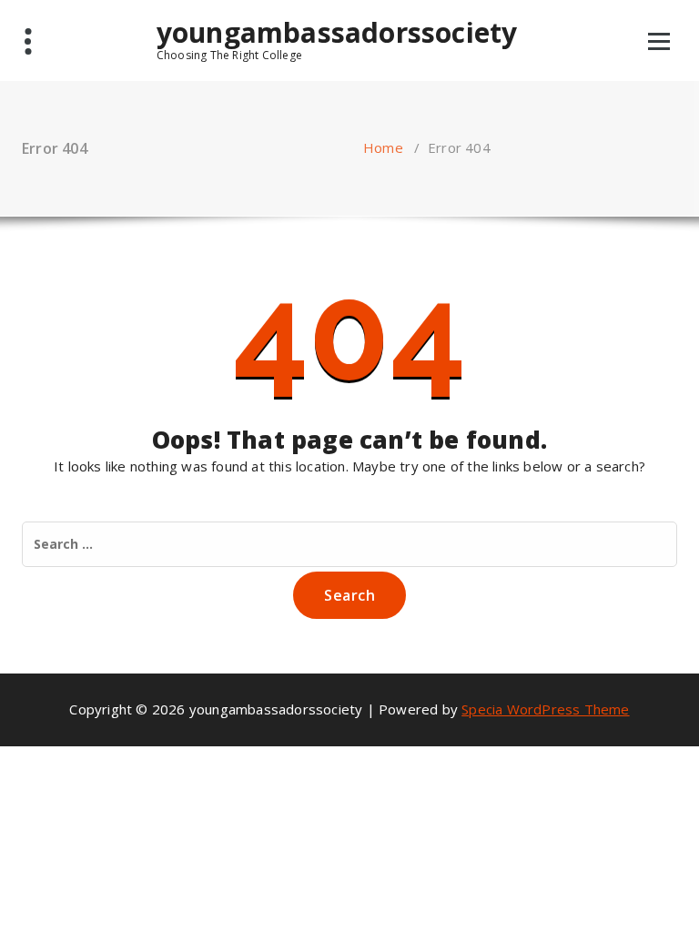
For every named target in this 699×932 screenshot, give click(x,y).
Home (383, 147)
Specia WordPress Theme (545, 709)
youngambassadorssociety (337, 39)
